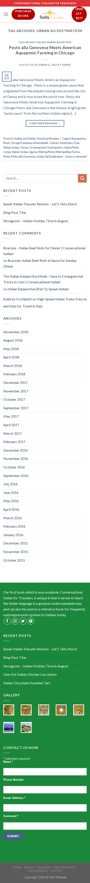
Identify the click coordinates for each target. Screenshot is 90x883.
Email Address (14, 798)
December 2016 (15, 450)
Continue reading (45, 123)
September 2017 (15, 408)
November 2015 (15, 552)
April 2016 (11, 509)
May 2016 (11, 501)
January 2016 (13, 535)
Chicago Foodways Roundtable (29, 143)
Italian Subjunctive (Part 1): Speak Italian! (38, 289)
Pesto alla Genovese (23, 156)
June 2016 (11, 492)
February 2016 (14, 526)
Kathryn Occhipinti (17, 299)
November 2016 (15, 458)
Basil (6, 143)
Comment (10, 816)
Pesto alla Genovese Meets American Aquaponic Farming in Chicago (45, 50)
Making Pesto (46, 152)
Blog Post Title (14, 212)
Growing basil (37, 147)
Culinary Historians (61, 143)
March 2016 (12, 518)
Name (8, 761)
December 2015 (15, 543)
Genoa (24, 147)
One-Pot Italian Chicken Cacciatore (30, 674)
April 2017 (11, 425)
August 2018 (12, 340)
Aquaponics (78, 138)
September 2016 (15, 475)
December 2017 (15, 382)
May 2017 (11, 416)
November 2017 (15, 391)
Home (17, 867)
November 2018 (15, 332)
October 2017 (14, 399)
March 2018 (12, 365)
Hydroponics (55, 147)
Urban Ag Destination (50, 156)
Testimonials (37, 870)
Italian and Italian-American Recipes (45, 42)
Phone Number (13, 779)
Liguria (33, 152)
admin (66, 64)
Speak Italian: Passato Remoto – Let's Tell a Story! (40, 204)
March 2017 (12, 433)
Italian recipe (20, 152)
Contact (57, 870)
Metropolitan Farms (68, 152)
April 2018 (11, 357)
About (29, 867)
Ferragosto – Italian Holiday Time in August (35, 221)
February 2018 (14, 374)
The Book (44, 867)
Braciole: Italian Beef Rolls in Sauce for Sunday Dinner (39, 263)
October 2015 (14, 560)
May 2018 (11, 349)
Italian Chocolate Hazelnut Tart (26, 683)
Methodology (65, 867)
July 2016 (10, 484)
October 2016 (14, 467)
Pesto (6, 156)
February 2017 (14, 442)
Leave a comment (76, 156)
